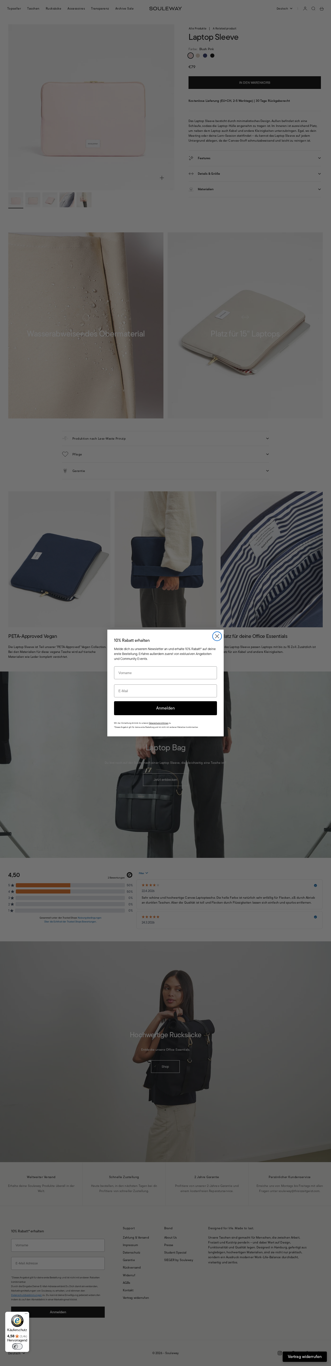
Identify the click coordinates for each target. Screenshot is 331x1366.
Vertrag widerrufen (305, 1357)
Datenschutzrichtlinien (158, 723)
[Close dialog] (217, 636)
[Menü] (26, 1315)
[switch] (17, 1346)
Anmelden (165, 708)
